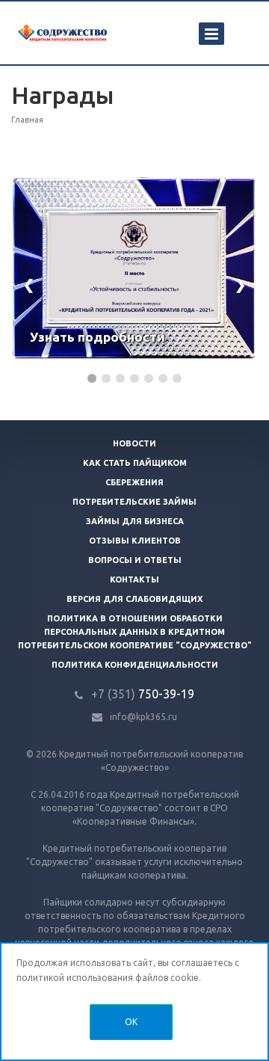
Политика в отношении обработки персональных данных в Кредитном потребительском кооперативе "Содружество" (135, 632)
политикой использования (74, 977)
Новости (134, 443)
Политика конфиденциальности (135, 664)
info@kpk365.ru (143, 717)
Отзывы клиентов (135, 540)
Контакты (134, 579)
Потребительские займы (134, 501)
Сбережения (134, 482)
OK (131, 1022)
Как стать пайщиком (135, 462)
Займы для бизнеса (135, 521)
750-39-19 (142, 694)
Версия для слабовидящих (134, 598)
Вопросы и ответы (135, 560)
